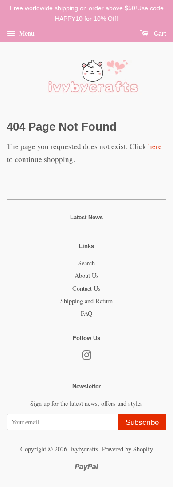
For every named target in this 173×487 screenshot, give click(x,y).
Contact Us (86, 288)
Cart (159, 33)
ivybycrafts (84, 449)
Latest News (86, 217)
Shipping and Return (86, 301)
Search (86, 263)
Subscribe (142, 422)
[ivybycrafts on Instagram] (86, 356)
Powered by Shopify (127, 449)
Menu (26, 32)
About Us (87, 275)
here (155, 146)
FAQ (86, 313)
